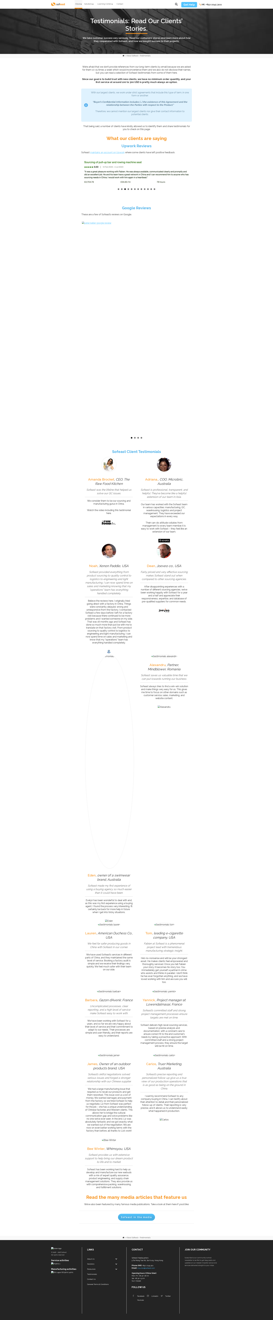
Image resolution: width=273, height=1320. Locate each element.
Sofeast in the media (136, 1217)
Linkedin (154, 1296)
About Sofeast (132, 56)
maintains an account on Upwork (107, 152)
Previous (77, 173)
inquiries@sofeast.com (146, 1268)
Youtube (140, 1300)
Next (195, 173)
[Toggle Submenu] (116, 1259)
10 (148, 189)
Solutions (88, 4)
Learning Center (104, 4)
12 (154, 189)
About (77, 4)
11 (151, 189)
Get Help (189, 4)
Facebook (140, 1296)
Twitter (168, 1296)
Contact (120, 4)
